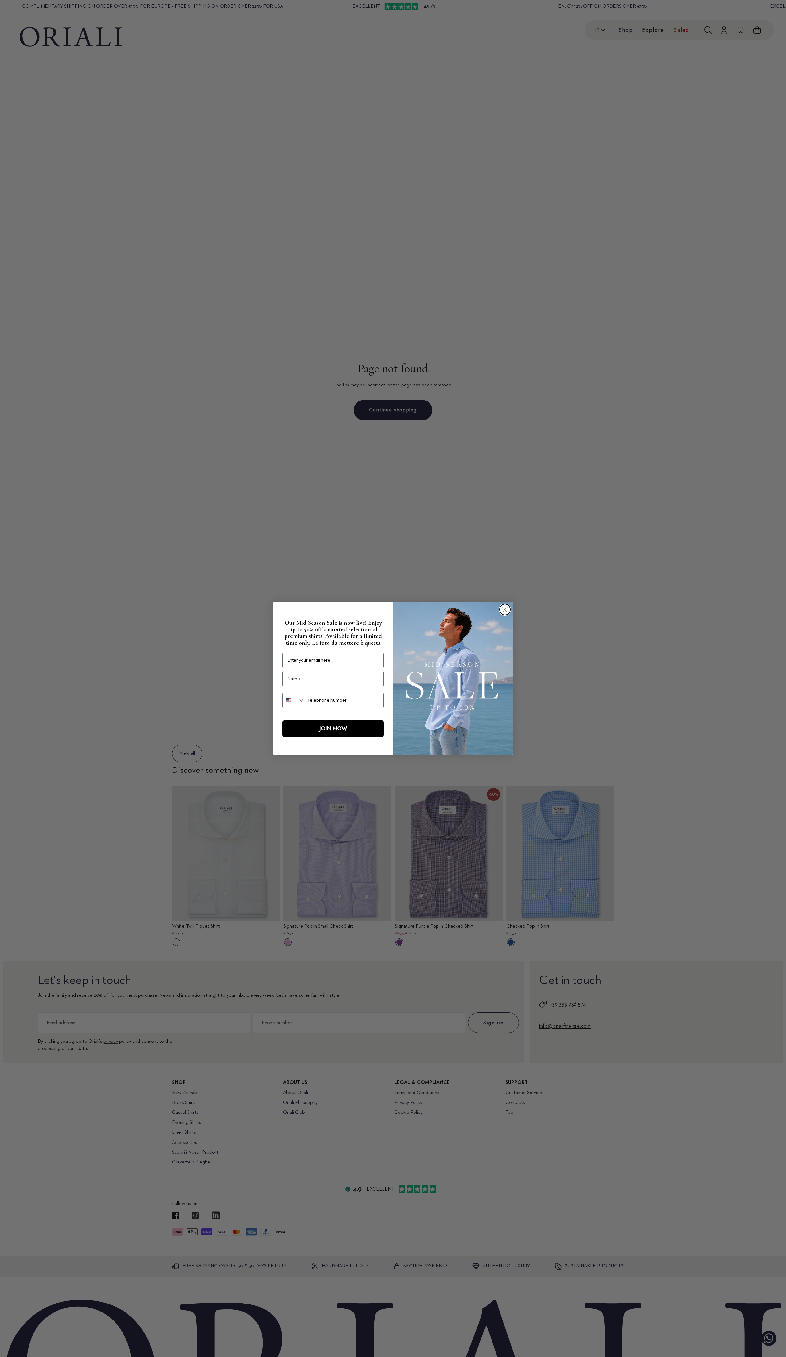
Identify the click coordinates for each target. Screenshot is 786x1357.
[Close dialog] (505, 609)
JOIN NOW (333, 729)
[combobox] (294, 700)
